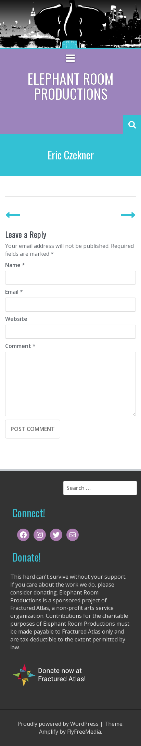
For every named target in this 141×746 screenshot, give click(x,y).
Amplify (48, 731)
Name (15, 265)
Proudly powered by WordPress (58, 723)
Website (16, 319)
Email (14, 292)
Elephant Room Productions (70, 86)
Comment (20, 346)
